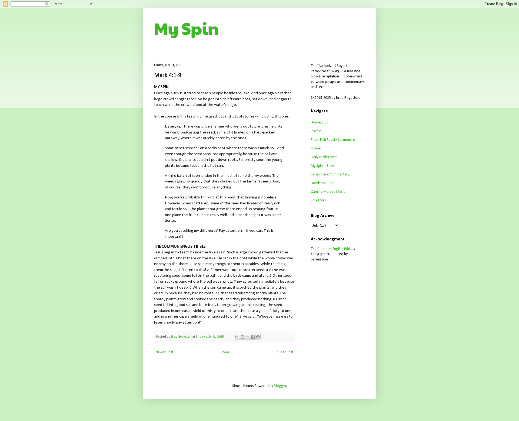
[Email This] (237, 337)
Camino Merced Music (328, 192)
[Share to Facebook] (252, 337)
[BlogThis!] (242, 337)
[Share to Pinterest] (258, 337)
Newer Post (164, 352)
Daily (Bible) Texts (324, 157)
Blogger (280, 386)
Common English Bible (334, 249)
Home (225, 352)
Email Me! (318, 200)
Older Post (285, 352)
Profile (316, 131)
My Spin (186, 28)
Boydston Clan (322, 183)
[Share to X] (247, 337)
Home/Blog (320, 122)
